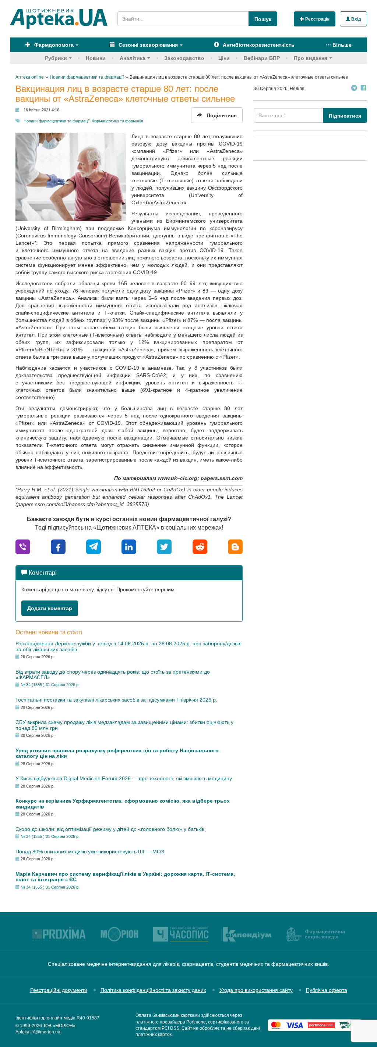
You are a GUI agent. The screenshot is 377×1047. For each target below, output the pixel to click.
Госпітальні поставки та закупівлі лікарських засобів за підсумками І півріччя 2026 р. (116, 700)
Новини (96, 58)
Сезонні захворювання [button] (147, 45)
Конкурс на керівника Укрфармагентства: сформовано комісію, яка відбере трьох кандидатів (122, 803)
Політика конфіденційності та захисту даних (153, 990)
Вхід (355, 19)
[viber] (22, 546)
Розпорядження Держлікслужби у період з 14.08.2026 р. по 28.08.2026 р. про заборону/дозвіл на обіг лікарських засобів (128, 646)
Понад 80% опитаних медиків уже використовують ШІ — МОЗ (89, 851)
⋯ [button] (339, 45)
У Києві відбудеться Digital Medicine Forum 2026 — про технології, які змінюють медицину (123, 778)
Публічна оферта (326, 990)
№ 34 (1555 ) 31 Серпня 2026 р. (50, 684)
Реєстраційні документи (58, 990)
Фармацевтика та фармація (117, 121)
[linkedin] (128, 546)
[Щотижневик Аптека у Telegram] (354, 88)
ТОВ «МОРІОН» (59, 1025)
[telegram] (93, 546)
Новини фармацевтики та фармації (56, 121)
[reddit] (200, 546)
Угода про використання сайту (256, 990)
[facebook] (58, 546)
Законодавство (184, 58)
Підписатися (345, 116)
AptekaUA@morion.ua (37, 1032)
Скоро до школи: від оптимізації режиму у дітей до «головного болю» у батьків (109, 829)
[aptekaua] (235, 546)
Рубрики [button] (56, 58)
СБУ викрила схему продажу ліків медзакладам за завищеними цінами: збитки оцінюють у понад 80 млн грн (124, 725)
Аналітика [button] (132, 58)
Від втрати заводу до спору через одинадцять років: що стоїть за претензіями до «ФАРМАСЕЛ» (112, 674)
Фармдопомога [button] (53, 45)
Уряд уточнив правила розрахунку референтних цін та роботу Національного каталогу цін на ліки (117, 753)
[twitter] (164, 546)
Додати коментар (49, 608)
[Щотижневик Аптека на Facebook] (363, 88)
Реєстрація (317, 19)
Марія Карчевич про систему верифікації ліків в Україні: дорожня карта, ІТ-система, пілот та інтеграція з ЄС (125, 876)
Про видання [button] (310, 58)
